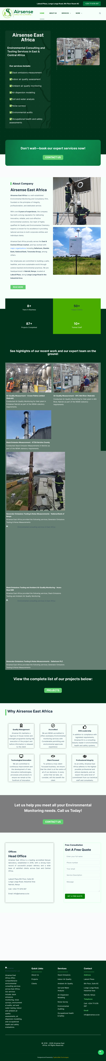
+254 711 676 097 (92, 4)
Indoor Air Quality (64, 979)
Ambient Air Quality (65, 983)
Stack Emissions (64, 975)
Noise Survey (63, 1002)
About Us (53, 13)
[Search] (100, 13)
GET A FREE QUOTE (74, 896)
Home (42, 13)
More (78, 13)
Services (65, 13)
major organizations (18, 248)
